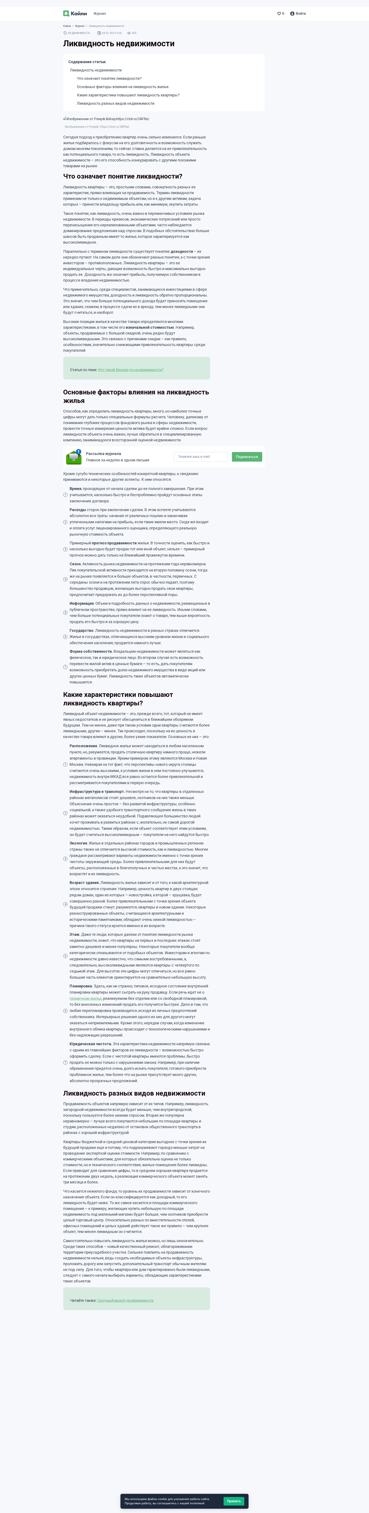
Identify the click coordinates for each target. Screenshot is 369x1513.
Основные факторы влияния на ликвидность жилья (122, 86)
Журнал (100, 14)
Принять (234, 1501)
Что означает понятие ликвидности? (109, 78)
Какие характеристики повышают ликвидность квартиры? (128, 95)
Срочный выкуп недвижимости (125, 1300)
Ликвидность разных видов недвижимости (115, 103)
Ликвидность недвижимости (96, 70)
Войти (301, 14)
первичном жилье (86, 998)
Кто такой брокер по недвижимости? (131, 370)
